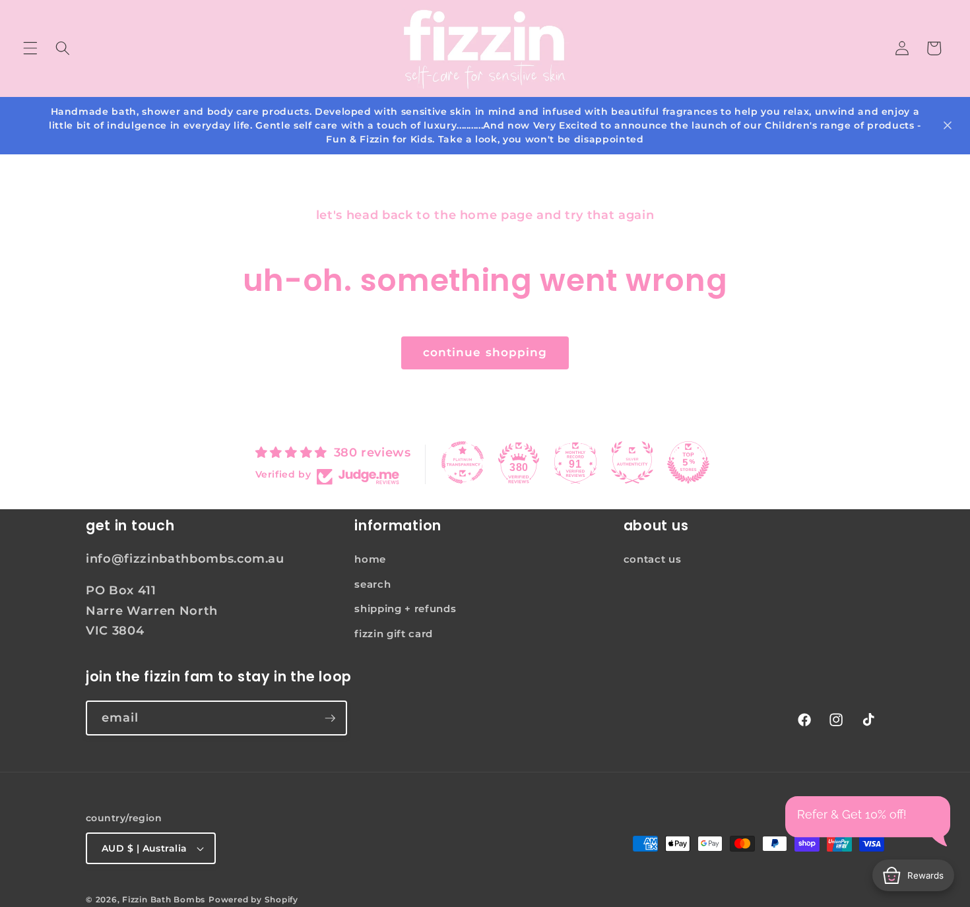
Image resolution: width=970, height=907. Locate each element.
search (372, 584)
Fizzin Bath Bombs (163, 899)
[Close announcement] (947, 125)
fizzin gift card (393, 633)
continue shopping (485, 352)
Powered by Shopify (253, 899)
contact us (653, 559)
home (370, 559)
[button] (30, 48)
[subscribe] (330, 718)
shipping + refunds (405, 608)
